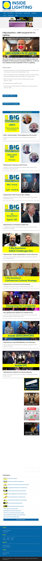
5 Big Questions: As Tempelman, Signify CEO (15, 224)
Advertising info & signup (7, 530)
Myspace (8, 539)
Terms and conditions (6, 545)
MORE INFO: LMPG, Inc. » (9, 95)
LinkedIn (4, 537)
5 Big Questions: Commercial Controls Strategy (16, 284)
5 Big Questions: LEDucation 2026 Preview (15, 165)
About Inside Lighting (6, 552)
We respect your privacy (6, 546)
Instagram (12, 537)
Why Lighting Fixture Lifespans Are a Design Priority (18, 312)
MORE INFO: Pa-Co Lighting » (11, 103)
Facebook (4, 539)
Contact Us (4, 554)
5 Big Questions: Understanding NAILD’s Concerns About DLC (20, 254)
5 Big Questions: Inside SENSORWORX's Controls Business (19, 342)
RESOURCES (10, 15)
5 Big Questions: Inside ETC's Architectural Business (17, 372)
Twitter (12, 539)
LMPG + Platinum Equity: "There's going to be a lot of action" (20, 135)
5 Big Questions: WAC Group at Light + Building (16, 195)
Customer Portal (5, 531)
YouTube (8, 537)
